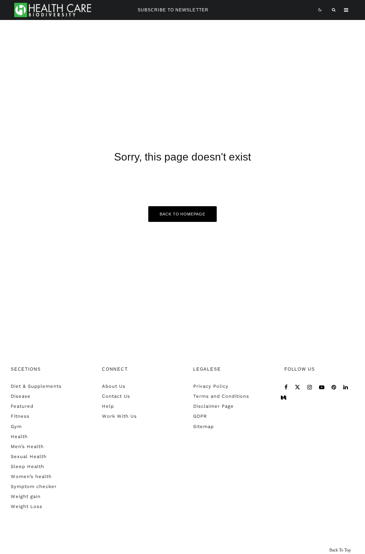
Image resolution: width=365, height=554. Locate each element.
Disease (21, 396)
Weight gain (26, 496)
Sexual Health (29, 456)
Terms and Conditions (221, 396)
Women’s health (31, 476)
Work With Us (119, 416)
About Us (113, 386)
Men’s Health (27, 446)
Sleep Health (27, 466)
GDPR (200, 416)
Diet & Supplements (36, 386)
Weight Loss (26, 506)
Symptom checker (34, 486)
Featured (22, 406)
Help (108, 406)
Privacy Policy (210, 386)
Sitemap (203, 426)
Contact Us (116, 396)
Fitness (20, 416)
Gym (16, 426)
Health (19, 436)
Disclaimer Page (213, 406)
